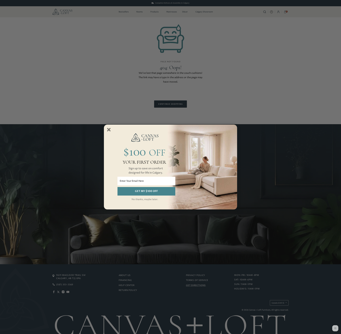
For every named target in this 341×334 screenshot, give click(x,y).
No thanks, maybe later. (145, 199)
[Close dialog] (109, 130)
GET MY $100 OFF (146, 191)
